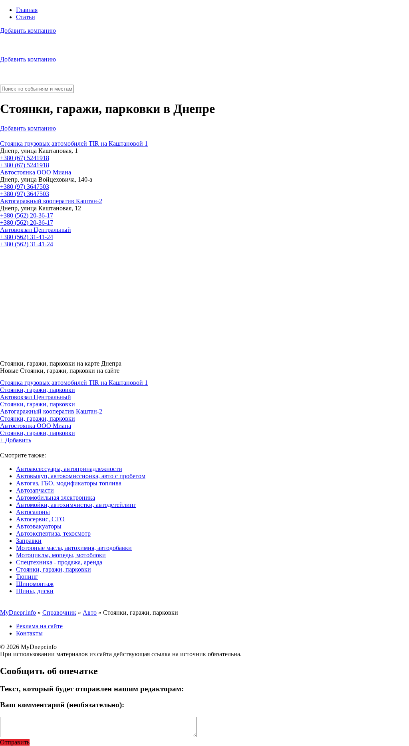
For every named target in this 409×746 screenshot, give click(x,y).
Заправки (29, 540)
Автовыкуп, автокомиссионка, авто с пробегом (80, 476)
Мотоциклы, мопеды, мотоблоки (61, 555)
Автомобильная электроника (55, 497)
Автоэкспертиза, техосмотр (53, 533)
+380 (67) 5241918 (24, 157)
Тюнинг (27, 576)
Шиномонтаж (35, 583)
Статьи (25, 17)
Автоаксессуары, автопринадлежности (69, 468)
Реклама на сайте (39, 626)
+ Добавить (15, 440)
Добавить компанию (28, 30)
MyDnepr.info (18, 612)
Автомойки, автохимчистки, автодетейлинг (76, 504)
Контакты (29, 633)
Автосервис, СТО (40, 519)
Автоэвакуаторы (39, 526)
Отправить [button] (15, 742)
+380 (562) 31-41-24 (26, 236)
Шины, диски (35, 591)
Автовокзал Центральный (35, 229)
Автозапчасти (35, 490)
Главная (27, 9)
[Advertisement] (204, 301)
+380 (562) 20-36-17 (26, 215)
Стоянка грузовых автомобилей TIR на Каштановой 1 (74, 143)
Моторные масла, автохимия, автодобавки (74, 547)
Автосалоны (33, 512)
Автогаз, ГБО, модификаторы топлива (68, 483)
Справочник (59, 612)
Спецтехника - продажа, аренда (59, 562)
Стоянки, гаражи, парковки (37, 389)
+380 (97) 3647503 (24, 186)
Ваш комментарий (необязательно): (62, 704)
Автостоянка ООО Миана (35, 172)
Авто (90, 612)
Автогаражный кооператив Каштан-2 (51, 201)
